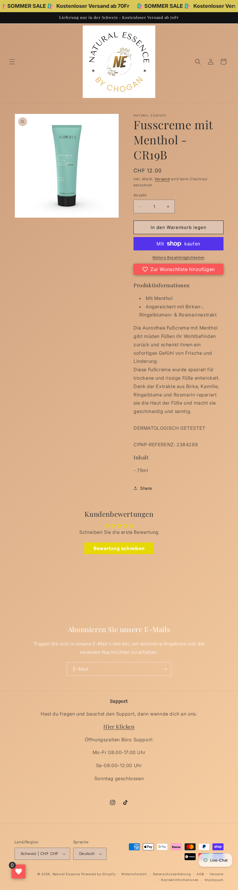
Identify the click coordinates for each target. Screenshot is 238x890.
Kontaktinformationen (180, 880)
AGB (200, 874)
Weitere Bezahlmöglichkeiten (178, 257)
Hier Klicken (118, 726)
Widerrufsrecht (134, 874)
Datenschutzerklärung (172, 874)
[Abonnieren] (164, 669)
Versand (162, 179)
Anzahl (140, 195)
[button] (12, 61)
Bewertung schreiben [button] (119, 548)
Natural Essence (67, 874)
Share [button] (146, 488)
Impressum (214, 880)
